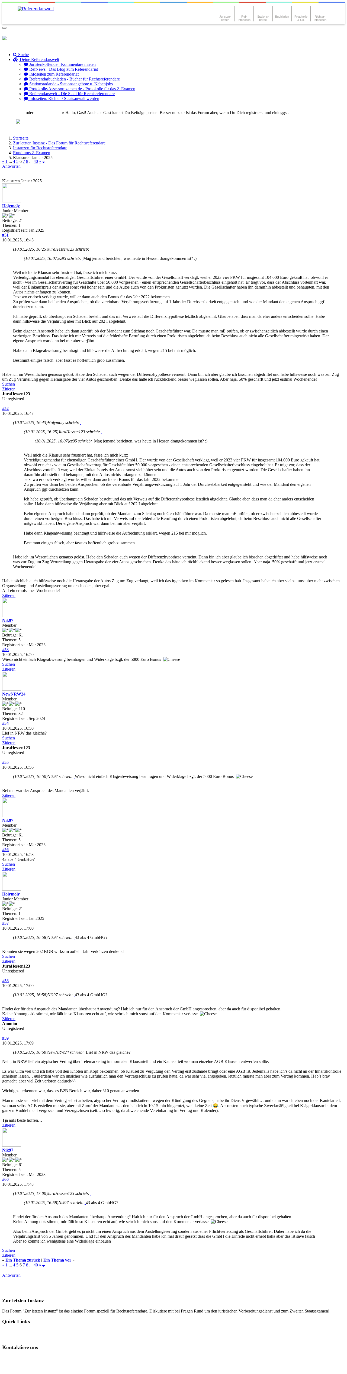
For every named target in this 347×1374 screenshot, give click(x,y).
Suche (23, 54)
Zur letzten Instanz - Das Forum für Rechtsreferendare (59, 143)
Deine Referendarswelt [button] (39, 59)
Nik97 (7, 620)
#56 (5, 849)
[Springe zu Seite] (43, 161)
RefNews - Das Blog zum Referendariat (63, 69)
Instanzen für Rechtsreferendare (40, 148)
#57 (5, 923)
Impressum (17, 1367)
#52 (5, 408)
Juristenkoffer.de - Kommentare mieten (62, 64)
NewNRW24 (13, 694)
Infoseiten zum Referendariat (53, 74)
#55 (5, 762)
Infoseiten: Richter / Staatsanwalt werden (63, 98)
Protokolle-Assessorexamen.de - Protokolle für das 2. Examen (81, 88)
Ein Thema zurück (22, 1260)
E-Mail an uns (19, 1358)
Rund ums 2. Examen (31, 152)
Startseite (20, 138)
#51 (5, 235)
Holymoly (11, 205)
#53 (5, 649)
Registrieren (50, 112)
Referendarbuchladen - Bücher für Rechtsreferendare (74, 79)
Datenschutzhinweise (56, 1358)
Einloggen (15, 112)
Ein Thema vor (57, 1260)
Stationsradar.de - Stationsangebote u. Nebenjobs (70, 84)
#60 (5, 1179)
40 (36, 161)
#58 (5, 980)
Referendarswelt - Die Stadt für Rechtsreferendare (71, 93)
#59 (5, 1038)
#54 (5, 723)
